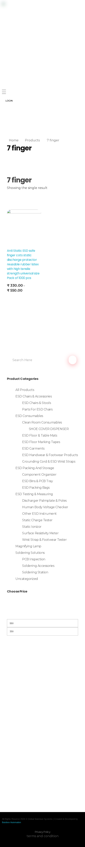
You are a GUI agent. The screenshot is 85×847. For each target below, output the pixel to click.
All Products (24, 390)
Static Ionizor (31, 527)
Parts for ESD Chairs (37, 409)
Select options (19, 298)
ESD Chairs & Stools (36, 403)
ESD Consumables (29, 416)
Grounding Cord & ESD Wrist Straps (48, 461)
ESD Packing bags (35, 487)
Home (14, 140)
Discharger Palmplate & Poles (44, 500)
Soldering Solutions (30, 553)
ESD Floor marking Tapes (41, 442)
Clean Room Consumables (42, 422)
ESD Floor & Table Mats (39, 435)
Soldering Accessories (38, 566)
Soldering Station (35, 572)
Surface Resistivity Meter (40, 533)
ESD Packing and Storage (34, 468)
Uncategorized (26, 579)
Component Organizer (39, 474)
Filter (42, 614)
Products (32, 140)
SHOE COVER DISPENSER (49, 429)
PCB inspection (33, 559)
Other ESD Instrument (39, 514)
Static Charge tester (37, 520)
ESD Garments (33, 448)
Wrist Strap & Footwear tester (44, 540)
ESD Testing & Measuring (34, 494)
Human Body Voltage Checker (45, 507)
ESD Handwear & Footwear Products (50, 455)
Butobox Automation (11, 822)
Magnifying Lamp (28, 546)
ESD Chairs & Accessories (33, 396)
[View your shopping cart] (4, 124)
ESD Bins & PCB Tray (37, 481)
